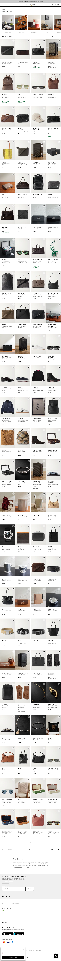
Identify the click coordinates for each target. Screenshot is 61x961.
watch (28, 867)
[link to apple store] (7, 933)
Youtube (6, 896)
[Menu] (3, 4)
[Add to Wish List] (13, 40)
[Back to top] (30, 844)
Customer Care (20, 903)
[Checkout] (57, 5)
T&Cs (6, 880)
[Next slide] (59, 22)
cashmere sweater (18, 867)
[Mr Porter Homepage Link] (30, 5)
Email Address (5, 886)
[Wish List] (6, 5)
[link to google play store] (18, 933)
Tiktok (9, 896)
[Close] (24, 949)
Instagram (3, 896)
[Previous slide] (4, 22)
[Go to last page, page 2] (58, 849)
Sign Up (29, 889)
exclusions (11, 880)
